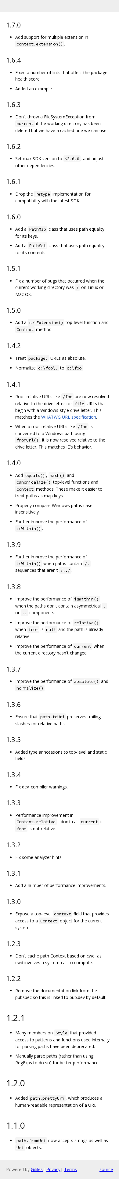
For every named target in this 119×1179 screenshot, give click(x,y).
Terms (70, 1169)
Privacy (53, 1169)
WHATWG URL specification (68, 417)
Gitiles (37, 1169)
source (106, 1169)
